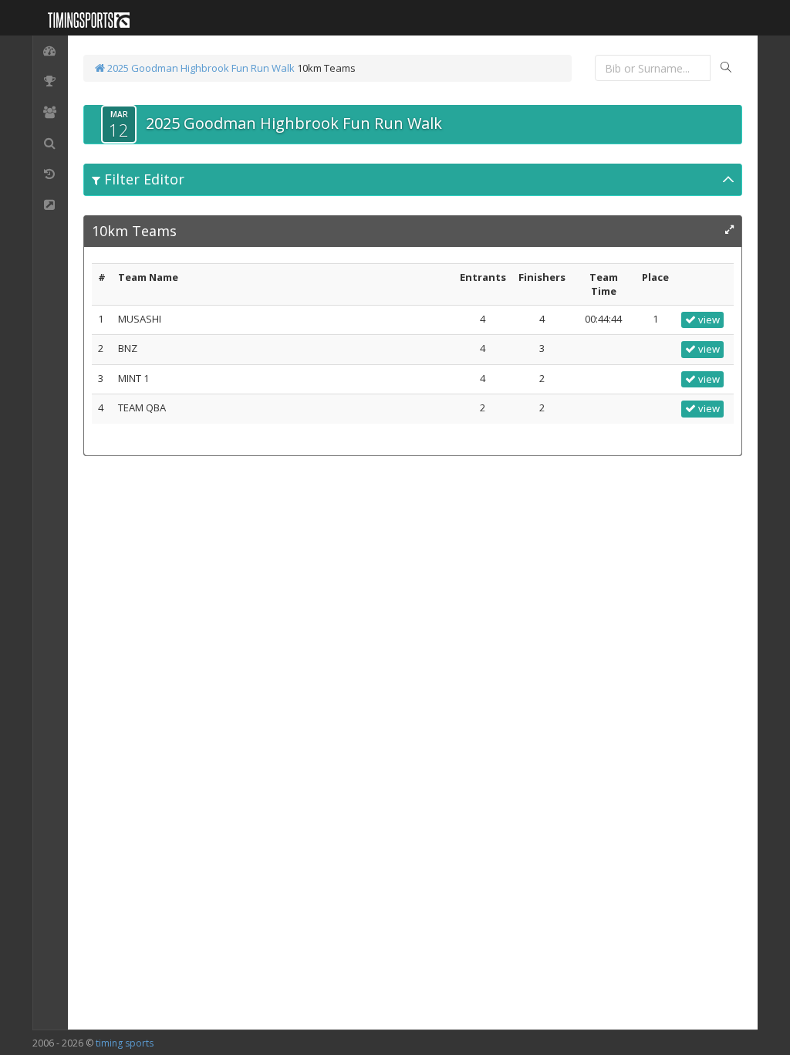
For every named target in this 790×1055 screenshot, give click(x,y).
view (708, 319)
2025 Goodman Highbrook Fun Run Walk (200, 68)
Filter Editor (142, 179)
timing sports (125, 1043)
